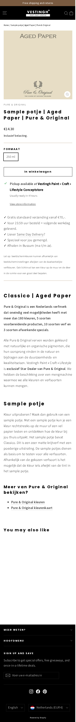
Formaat (12, 149)
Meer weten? (15, 629)
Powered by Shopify (38, 717)
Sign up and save (19, 653)
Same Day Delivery (30, 234)
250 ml (10, 157)
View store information (23, 204)
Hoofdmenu (14, 640)
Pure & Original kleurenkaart (32, 508)
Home (6, 25)
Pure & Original (15, 104)
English (13, 707)
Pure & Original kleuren (28, 502)
